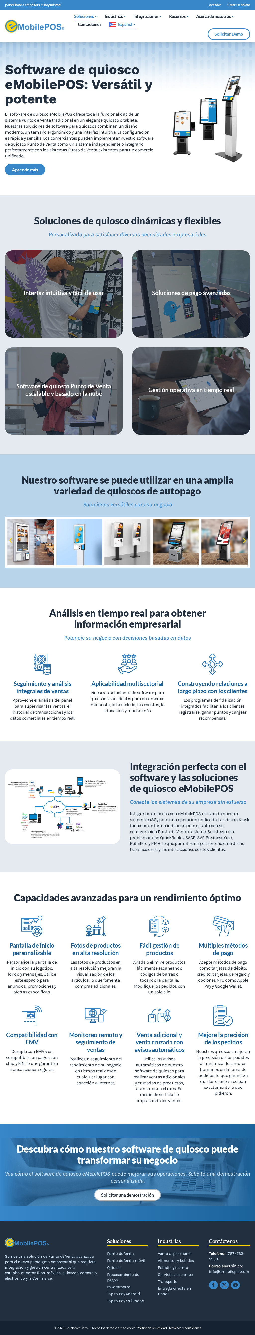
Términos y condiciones (185, 1328)
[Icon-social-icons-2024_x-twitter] (224, 1285)
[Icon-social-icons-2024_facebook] (213, 1285)
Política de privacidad (152, 1328)
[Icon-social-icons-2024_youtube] (235, 1285)
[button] (10, 540)
